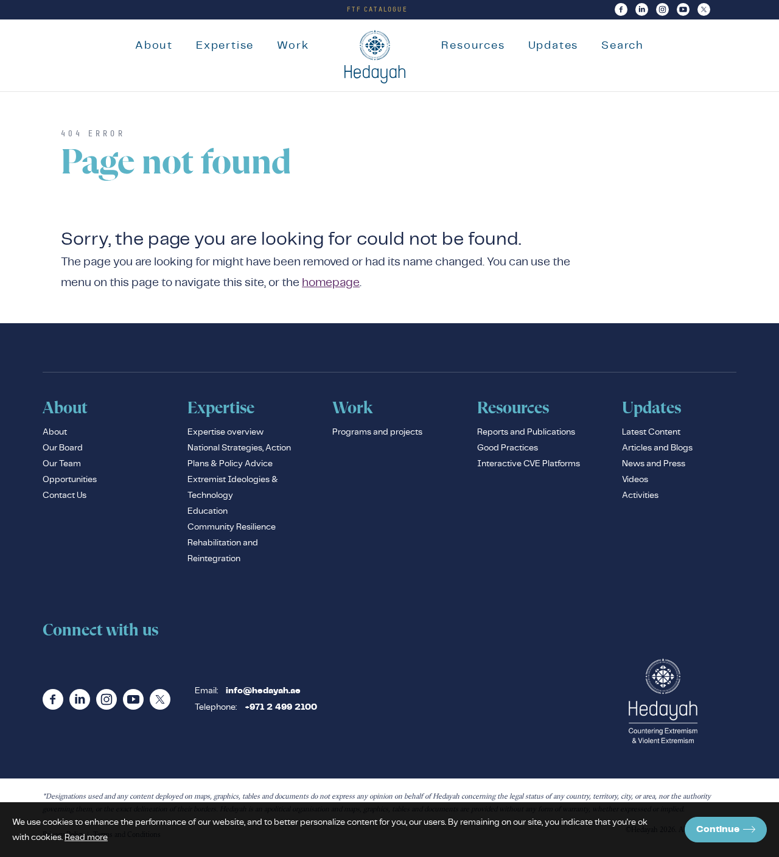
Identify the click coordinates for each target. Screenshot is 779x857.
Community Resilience (231, 526)
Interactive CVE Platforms (528, 463)
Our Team (62, 463)
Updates (553, 45)
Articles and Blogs (657, 447)
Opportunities (70, 479)
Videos (635, 479)
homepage (331, 282)
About (154, 45)
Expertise (225, 45)
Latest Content (651, 431)
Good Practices (507, 447)
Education (207, 510)
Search (622, 45)
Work (293, 45)
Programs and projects (377, 431)
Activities (640, 494)
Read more (86, 836)
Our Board (63, 447)
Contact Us (64, 494)
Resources (473, 45)
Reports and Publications (526, 431)
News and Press (653, 463)
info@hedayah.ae (263, 691)
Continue (717, 829)
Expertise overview (225, 431)
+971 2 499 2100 (281, 707)
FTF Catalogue (377, 9)
